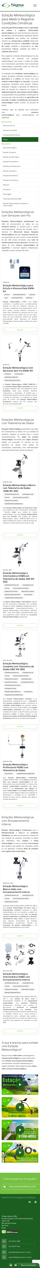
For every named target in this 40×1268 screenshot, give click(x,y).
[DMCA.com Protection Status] (10, 1231)
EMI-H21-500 (7, 971)
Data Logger (7, 194)
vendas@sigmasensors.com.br (19, 1252)
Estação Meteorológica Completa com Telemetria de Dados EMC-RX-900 (18, 666)
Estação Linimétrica (10, 171)
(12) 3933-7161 (14, 1246)
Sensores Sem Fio (9, 125)
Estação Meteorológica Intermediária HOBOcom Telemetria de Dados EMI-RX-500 (19, 577)
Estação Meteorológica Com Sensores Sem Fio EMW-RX (18, 369)
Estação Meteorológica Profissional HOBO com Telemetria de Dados (15, 767)
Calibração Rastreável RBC (12, 199)
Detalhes (20, 330)
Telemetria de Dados (10, 130)
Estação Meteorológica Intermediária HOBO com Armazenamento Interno (16, 977)
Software (6, 185)
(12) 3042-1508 (14, 1241)
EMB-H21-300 (8, 883)
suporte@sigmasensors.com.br (20, 1257)
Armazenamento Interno (11, 135)
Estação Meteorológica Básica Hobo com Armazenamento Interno (16, 889)
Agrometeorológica (9, 148)
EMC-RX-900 (7, 660)
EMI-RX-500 (7, 570)
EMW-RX (6, 365)
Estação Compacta (9, 152)
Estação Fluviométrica (10, 180)
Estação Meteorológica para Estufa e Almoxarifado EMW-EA (19, 288)
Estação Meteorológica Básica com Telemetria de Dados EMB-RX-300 (19, 488)
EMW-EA (6, 282)
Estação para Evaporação (11, 166)
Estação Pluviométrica (10, 161)
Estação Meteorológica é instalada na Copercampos (15, 204)
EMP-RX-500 (7, 761)
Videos (5, 139)
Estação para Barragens (11, 157)
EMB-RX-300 (7, 482)
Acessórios (7, 189)
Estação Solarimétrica (10, 175)
